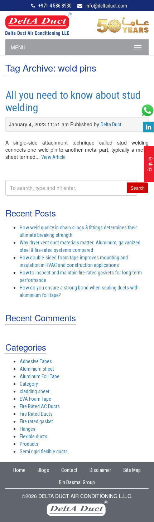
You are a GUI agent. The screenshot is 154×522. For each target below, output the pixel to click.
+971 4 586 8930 (55, 6)
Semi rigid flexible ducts (44, 451)
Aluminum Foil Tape (39, 376)
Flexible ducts (33, 436)
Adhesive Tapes (36, 361)
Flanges (27, 429)
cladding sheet (34, 391)
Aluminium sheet (37, 369)
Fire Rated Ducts (36, 414)
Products (29, 444)
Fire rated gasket (36, 421)
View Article (53, 157)
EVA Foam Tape (35, 399)
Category (29, 384)
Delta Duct (111, 124)
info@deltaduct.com (106, 6)
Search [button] (138, 188)
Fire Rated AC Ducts (40, 406)
